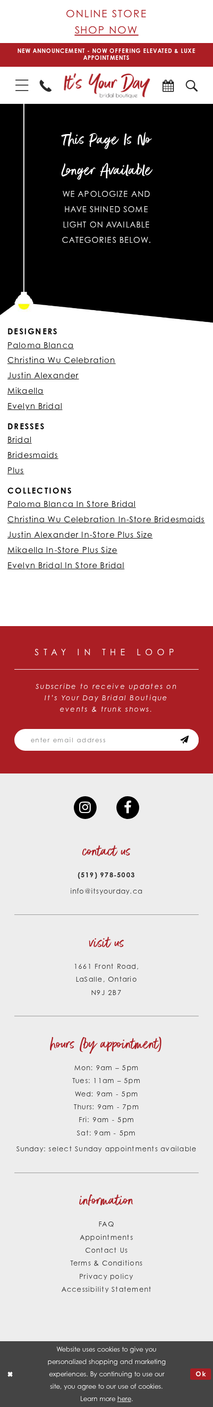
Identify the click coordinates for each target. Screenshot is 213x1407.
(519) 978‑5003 (107, 874)
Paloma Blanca (40, 345)
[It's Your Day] (107, 85)
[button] (21, 85)
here (124, 1399)
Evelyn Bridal (34, 406)
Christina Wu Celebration (61, 360)
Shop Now (107, 29)
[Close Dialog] (10, 1374)
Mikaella (25, 391)
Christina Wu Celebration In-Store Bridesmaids (106, 519)
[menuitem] (21, 85)
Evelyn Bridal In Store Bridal (65, 565)
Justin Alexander (43, 375)
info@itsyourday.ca (106, 891)
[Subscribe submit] (184, 740)
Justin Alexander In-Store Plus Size (80, 535)
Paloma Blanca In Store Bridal (71, 504)
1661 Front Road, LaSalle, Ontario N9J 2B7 (106, 979)
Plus (15, 470)
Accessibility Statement (106, 1289)
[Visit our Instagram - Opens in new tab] (85, 807)
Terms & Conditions (106, 1263)
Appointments (106, 1237)
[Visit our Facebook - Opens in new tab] (127, 807)
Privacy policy (106, 1276)
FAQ (106, 1224)
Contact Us (106, 1250)
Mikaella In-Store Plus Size (62, 550)
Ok (201, 1374)
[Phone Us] (45, 85)
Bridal (19, 440)
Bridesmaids (32, 455)
